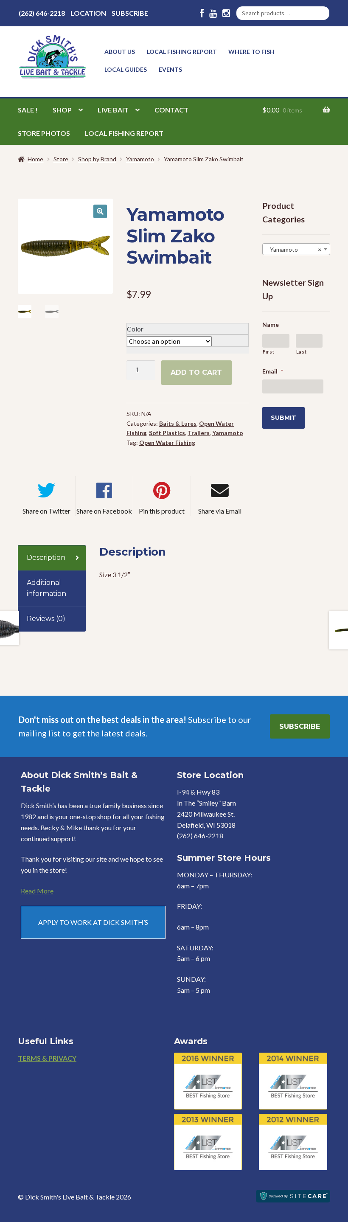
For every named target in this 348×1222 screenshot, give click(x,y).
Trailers (199, 432)
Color (135, 329)
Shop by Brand (97, 159)
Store (60, 159)
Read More (37, 891)
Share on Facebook (104, 511)
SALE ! (28, 110)
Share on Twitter (46, 511)
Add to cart (196, 372)
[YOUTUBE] (213, 13)
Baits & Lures (177, 423)
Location (88, 13)
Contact (171, 110)
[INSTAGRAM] (226, 13)
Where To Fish (251, 51)
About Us (119, 51)
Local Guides (125, 69)
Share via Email (219, 511)
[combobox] (296, 249)
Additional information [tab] (46, 588)
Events (170, 69)
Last (301, 351)
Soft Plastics (167, 432)
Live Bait (113, 110)
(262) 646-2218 (42, 13)
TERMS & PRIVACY (47, 1058)
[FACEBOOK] (202, 13)
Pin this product (162, 511)
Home (35, 159)
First (268, 351)
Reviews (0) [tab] (46, 619)
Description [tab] (46, 557)
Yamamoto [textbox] (293, 249)
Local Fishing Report (182, 51)
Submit (283, 417)
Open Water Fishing (167, 442)
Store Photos (44, 133)
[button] (100, 211)
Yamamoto (140, 159)
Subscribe (130, 13)
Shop (62, 110)
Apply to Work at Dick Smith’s (93, 922)
